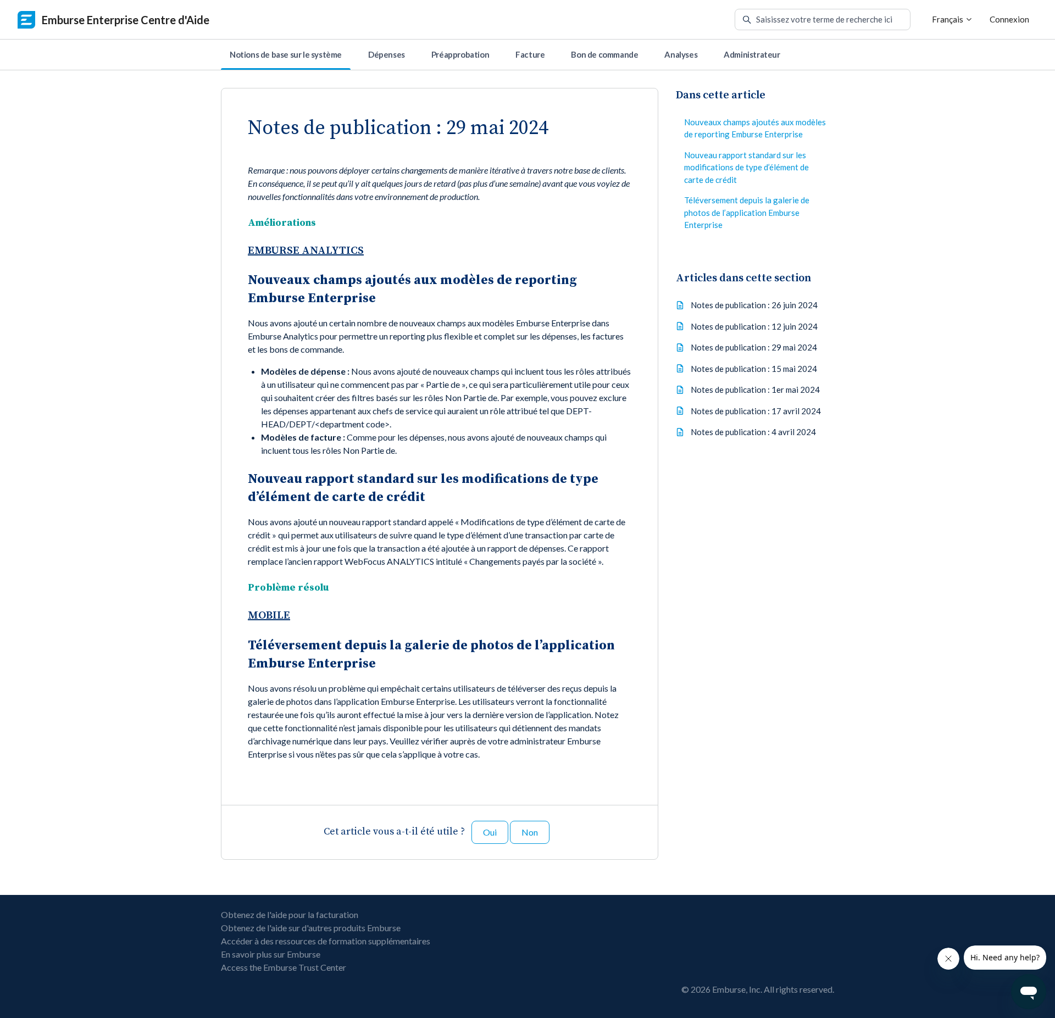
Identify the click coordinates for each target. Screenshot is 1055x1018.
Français (948, 19)
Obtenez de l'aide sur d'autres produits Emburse (311, 927)
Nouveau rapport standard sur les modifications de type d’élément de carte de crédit (746, 167)
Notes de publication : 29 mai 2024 (754, 347)
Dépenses (386, 54)
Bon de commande (604, 54)
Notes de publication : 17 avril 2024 (756, 410)
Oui (490, 832)
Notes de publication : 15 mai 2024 (754, 368)
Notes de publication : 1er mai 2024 (755, 389)
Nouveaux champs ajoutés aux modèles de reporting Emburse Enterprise (755, 128)
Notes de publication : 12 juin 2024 (754, 326)
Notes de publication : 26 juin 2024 (754, 305)
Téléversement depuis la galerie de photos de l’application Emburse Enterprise (746, 212)
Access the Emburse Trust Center (283, 967)
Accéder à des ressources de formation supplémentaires (325, 941)
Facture (530, 54)
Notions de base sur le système (286, 54)
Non (529, 832)
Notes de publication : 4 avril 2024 (753, 432)
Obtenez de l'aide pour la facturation (289, 914)
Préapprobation (460, 54)
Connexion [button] (1009, 19)
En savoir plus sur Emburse (270, 954)
